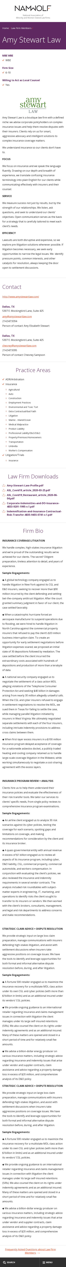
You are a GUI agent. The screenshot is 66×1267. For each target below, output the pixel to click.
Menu (49, 1262)
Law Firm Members (21, 28)
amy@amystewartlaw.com (17, 316)
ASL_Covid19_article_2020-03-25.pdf (28, 490)
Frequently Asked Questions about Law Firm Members (30, 1251)
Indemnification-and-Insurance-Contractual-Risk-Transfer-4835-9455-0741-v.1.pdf (34, 513)
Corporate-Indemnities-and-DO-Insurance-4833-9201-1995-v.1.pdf (33, 505)
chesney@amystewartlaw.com (19, 345)
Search (11, 1262)
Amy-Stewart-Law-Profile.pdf (25, 485)
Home (5, 28)
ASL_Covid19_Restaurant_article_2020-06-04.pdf (32, 496)
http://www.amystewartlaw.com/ (20, 296)
